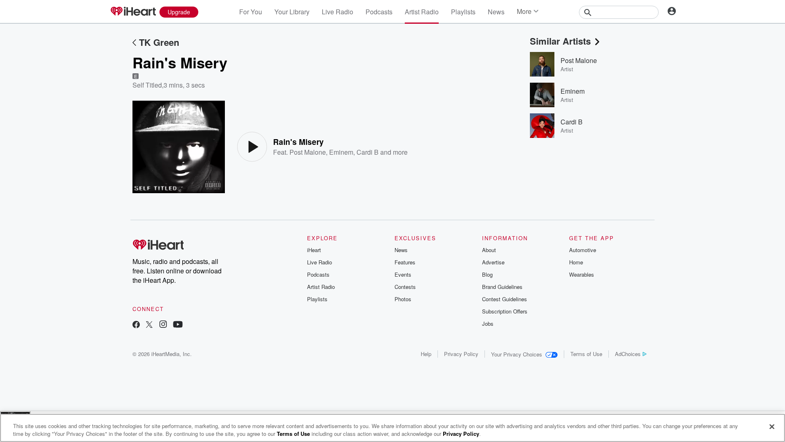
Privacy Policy (461, 354)
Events (403, 274)
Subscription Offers (504, 311)
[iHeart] (132, 12)
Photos (403, 299)
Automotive (582, 250)
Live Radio (337, 11)
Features (405, 262)
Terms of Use (586, 354)
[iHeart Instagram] (163, 325)
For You (250, 11)
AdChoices (628, 354)
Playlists (463, 11)
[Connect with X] (149, 325)
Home (576, 262)
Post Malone (307, 152)
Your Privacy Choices (516, 354)
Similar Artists (560, 40)
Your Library (292, 11)
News (496, 11)
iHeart (314, 250)
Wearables (581, 274)
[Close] (772, 427)
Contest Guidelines (504, 299)
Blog (487, 274)
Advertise (493, 262)
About (489, 250)
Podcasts (379, 11)
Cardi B (368, 152)
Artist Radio (422, 11)
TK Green (159, 42)
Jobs (487, 323)
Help (426, 354)
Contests (405, 287)
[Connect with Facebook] (136, 325)
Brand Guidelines (502, 287)
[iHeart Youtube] (178, 325)
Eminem (341, 152)
